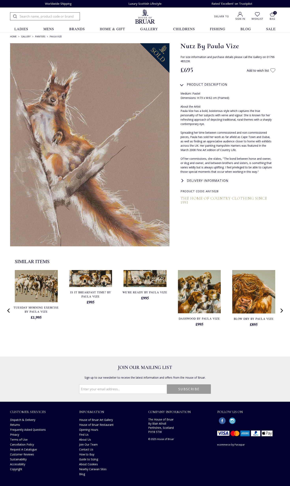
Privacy (14, 434)
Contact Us (86, 449)
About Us (85, 439)
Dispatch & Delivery (22, 420)
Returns (15, 425)
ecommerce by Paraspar (231, 444)
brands (77, 28)
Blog (82, 474)
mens (48, 28)
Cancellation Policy (22, 444)
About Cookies (88, 464)
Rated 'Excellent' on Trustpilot (231, 4)
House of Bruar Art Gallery (96, 420)
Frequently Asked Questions (28, 430)
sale (271, 28)
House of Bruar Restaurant (96, 425)
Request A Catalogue (23, 449)
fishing (217, 28)
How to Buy (86, 454)
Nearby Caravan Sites (93, 469)
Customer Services (28, 412)
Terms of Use (19, 439)
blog (245, 28)
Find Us (84, 434)
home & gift (112, 28)
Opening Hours (88, 430)
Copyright (16, 469)
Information (91, 412)
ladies (21, 28)
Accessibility (17, 464)
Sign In (240, 19)
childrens (184, 28)
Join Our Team (88, 444)
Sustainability (18, 459)
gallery (149, 28)
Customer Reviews (22, 454)
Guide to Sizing (88, 459)
